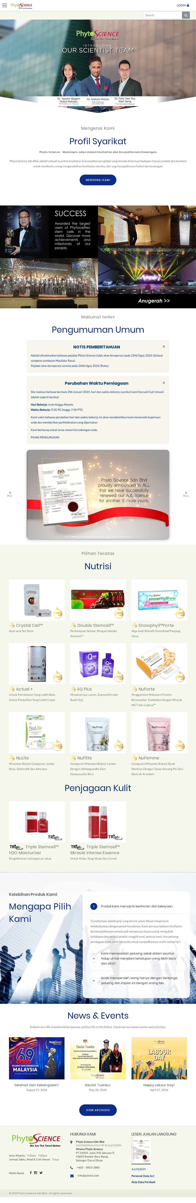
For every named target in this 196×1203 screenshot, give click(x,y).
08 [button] (175, 84)
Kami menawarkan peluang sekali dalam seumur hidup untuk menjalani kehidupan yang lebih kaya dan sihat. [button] (138, 958)
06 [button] (175, 60)
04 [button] (175, 35)
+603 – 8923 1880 (88, 1167)
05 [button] (175, 48)
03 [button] (175, 23)
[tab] (136, 906)
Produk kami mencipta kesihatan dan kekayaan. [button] (137, 906)
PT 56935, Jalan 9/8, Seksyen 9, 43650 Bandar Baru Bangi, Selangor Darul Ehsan (99, 1151)
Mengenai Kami (98, 180)
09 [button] (175, 97)
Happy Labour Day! (159, 1085)
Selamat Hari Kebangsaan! (37, 1085)
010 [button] (175, 109)
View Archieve (98, 1110)
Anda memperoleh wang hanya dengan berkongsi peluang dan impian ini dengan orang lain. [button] (139, 980)
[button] (10, 494)
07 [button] (175, 72)
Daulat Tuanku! (98, 1085)
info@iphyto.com (88, 1175)
